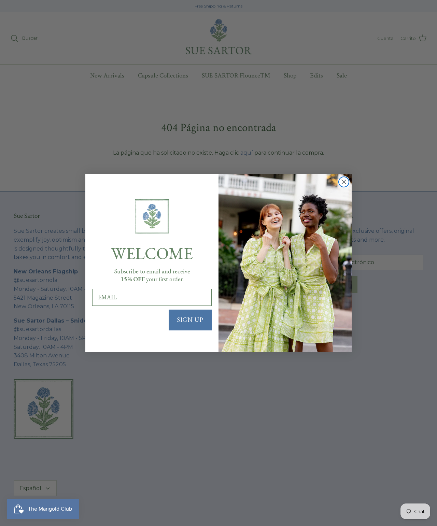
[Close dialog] (344, 182)
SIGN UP (190, 320)
